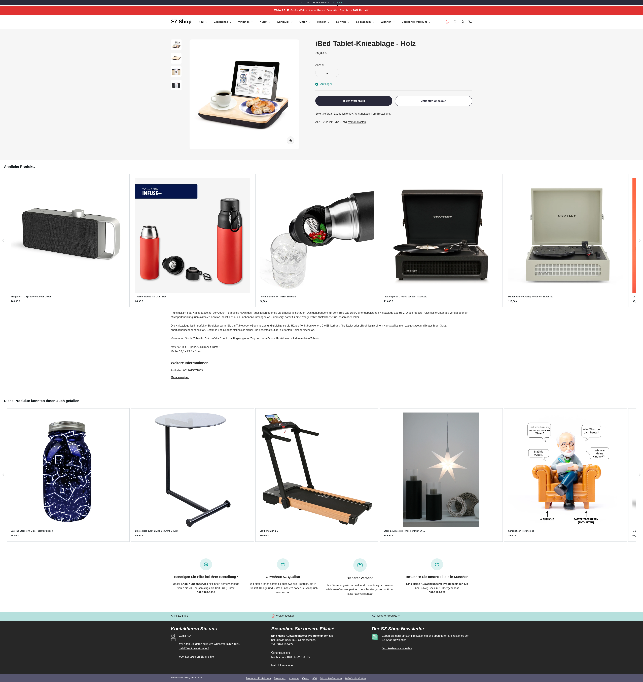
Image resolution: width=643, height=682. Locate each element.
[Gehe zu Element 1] (176, 45)
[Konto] (463, 22)
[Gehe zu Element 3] (176, 72)
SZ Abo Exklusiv (321, 2)
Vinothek (243, 21)
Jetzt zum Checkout (433, 101)
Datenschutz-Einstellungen (258, 678)
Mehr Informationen (282, 665)
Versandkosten (357, 122)
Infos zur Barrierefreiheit (331, 678)
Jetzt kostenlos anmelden (397, 648)
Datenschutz (279, 678)
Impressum (294, 678)
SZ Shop (337, 2)
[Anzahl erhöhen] (334, 73)
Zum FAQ (185, 635)
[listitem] (68, 240)
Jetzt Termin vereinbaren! (194, 648)
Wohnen (386, 21)
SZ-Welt (341, 21)
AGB (314, 678)
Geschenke (221, 21)
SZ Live (305, 2)
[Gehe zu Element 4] (176, 85)
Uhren (303, 21)
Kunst (263, 21)
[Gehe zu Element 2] (176, 59)
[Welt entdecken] (273, 616)
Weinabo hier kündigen (355, 678)
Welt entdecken (285, 615)
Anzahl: (319, 65)
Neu (201, 21)
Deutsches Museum (414, 21)
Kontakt (305, 678)
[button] (3, 240)
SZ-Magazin (363, 21)
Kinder (321, 21)
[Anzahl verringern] (320, 73)
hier (212, 656)
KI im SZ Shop (179, 615)
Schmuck (283, 21)
